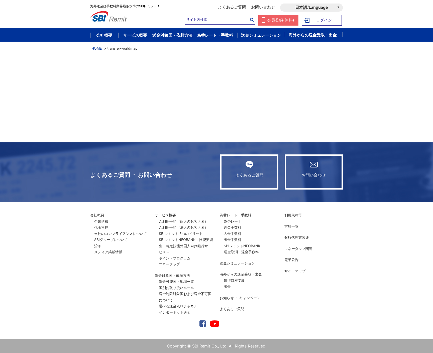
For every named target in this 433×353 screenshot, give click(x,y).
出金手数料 (232, 239)
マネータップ (169, 264)
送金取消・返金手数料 (241, 252)
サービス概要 (165, 215)
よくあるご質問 (232, 7)
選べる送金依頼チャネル (178, 306)
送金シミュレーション (237, 263)
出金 (227, 286)
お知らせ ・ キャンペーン (240, 298)
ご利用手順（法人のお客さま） (183, 227)
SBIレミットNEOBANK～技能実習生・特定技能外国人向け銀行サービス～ (186, 245)
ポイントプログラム (174, 258)
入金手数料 (232, 233)
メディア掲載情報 (108, 252)
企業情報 (101, 221)
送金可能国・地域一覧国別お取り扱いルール (176, 284)
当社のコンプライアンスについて (120, 233)
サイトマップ (294, 271)
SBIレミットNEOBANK (242, 246)
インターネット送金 (174, 312)
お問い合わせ (263, 7)
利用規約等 (293, 215)
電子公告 (291, 259)
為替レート (232, 221)
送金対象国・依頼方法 (172, 275)
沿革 (97, 246)
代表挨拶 (101, 227)
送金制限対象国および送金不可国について (185, 297)
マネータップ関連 (298, 248)
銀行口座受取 (234, 280)
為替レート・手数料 (235, 215)
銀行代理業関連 (296, 237)
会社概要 (97, 215)
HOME (96, 48)
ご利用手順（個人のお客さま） (183, 221)
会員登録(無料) (280, 20)
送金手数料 (232, 227)
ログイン (324, 20)
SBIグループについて (111, 239)
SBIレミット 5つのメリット (181, 233)
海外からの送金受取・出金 (241, 274)
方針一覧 (291, 226)
